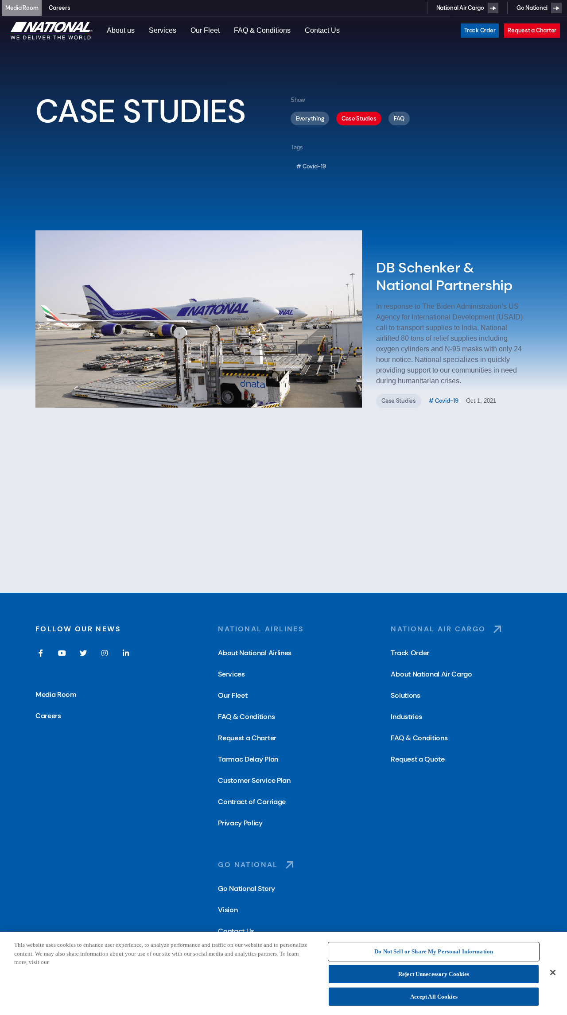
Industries (406, 716)
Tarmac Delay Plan (248, 759)
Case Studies (359, 118)
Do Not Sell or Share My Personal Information (433, 951)
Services (162, 30)
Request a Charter (532, 30)
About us (121, 30)
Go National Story (246, 888)
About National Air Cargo (431, 674)
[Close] (553, 972)
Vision (227, 909)
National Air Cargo (460, 8)
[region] (283, 973)
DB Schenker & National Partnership (444, 276)
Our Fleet (205, 30)
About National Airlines (254, 652)
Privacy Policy (240, 823)
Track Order (479, 30)
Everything (310, 118)
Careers (59, 8)
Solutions (405, 695)
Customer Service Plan (254, 780)
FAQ (399, 118)
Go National (532, 8)
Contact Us (322, 30)
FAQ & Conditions (262, 30)
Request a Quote (417, 759)
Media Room (21, 8)
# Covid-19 (311, 166)
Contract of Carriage (252, 801)
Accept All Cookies (434, 996)
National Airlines (261, 629)
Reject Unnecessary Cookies (433, 974)
